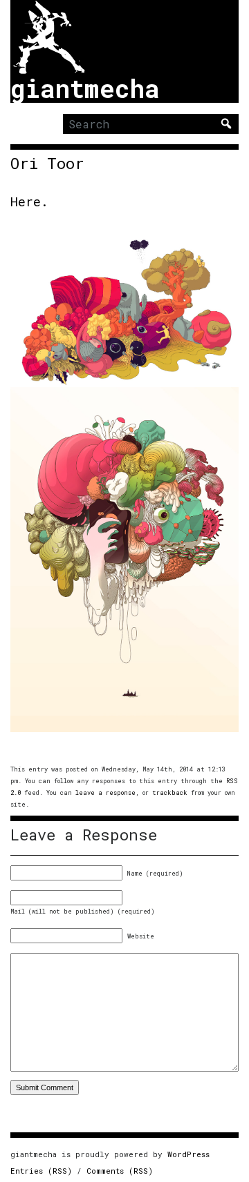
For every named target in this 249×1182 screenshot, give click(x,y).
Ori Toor (47, 163)
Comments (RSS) (119, 1170)
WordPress (188, 1154)
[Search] (226, 123)
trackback (169, 792)
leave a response (105, 792)
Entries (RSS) (41, 1170)
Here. (29, 201)
